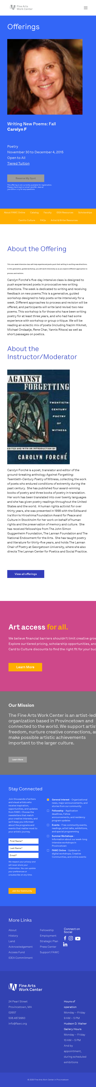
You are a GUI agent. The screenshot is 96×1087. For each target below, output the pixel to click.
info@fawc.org (17, 1023)
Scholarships (85, 212)
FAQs (43, 220)
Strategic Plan (49, 941)
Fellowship (47, 930)
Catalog (34, 212)
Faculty (48, 212)
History (13, 935)
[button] (25, 667)
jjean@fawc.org (13, 189)
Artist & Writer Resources (64, 220)
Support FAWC (49, 952)
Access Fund (16, 952)
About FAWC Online (14, 212)
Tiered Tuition (18, 163)
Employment (48, 935)
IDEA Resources (64, 212)
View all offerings (26, 574)
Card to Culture (26, 220)
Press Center (48, 946)
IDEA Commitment (20, 957)
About (12, 930)
